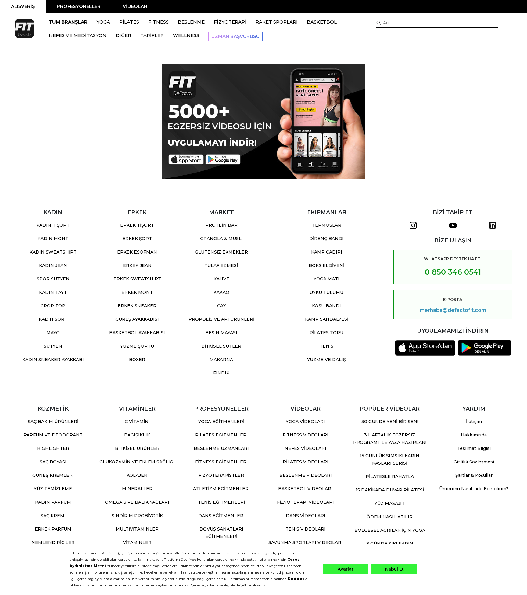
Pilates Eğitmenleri (221, 435)
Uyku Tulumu (326, 292)
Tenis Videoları (305, 529)
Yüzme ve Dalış (326, 359)
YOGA (103, 22)
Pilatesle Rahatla (390, 476)
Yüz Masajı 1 (390, 503)
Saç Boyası (53, 462)
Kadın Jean (53, 265)
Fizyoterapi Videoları (305, 502)
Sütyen (53, 346)
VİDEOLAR (135, 6)
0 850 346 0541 (453, 272)
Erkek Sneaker (137, 305)
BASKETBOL (322, 22)
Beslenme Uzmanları (221, 448)
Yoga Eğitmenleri (221, 421)
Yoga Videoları (305, 421)
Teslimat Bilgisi (474, 448)
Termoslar (326, 225)
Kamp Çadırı (326, 252)
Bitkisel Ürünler (137, 448)
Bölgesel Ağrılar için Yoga (389, 530)
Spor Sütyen (53, 279)
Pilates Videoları (305, 462)
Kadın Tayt (53, 292)
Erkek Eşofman (137, 252)
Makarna (221, 359)
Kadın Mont (53, 238)
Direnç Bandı (326, 238)
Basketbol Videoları (305, 488)
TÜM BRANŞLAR (68, 22)
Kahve (221, 279)
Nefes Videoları (305, 448)
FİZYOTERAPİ (230, 22)
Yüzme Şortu (137, 346)
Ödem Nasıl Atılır (390, 517)
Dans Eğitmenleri (221, 515)
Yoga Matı (326, 279)
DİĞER (123, 35)
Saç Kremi (53, 515)
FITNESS (158, 22)
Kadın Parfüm (53, 502)
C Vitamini (137, 421)
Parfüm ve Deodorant (53, 435)
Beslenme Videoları (305, 475)
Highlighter (53, 448)
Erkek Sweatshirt (137, 279)
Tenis (326, 346)
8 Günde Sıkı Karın (389, 543)
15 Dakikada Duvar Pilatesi (390, 490)
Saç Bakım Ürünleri (53, 421)
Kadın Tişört (53, 225)
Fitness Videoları (305, 435)
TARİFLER (152, 35)
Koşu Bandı (326, 305)
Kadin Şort (53, 319)
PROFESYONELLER (79, 6)
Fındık (221, 373)
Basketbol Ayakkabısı (137, 332)
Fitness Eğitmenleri (221, 462)
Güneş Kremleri (53, 475)
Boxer (137, 359)
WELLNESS (186, 35)
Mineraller (137, 488)
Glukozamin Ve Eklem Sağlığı (137, 462)
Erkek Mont (137, 292)
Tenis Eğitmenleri (221, 502)
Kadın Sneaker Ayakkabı (53, 359)
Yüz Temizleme (53, 488)
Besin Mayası (221, 332)
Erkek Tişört (137, 225)
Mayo (53, 332)
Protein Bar (221, 225)
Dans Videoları (305, 515)
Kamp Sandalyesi (326, 319)
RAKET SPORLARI (277, 22)
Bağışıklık (137, 435)
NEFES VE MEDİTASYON (77, 35)
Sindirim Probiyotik (137, 515)
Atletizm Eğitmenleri (221, 488)
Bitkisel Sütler (221, 346)
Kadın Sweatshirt (53, 252)
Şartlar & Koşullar (474, 475)
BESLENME (191, 22)
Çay (221, 305)
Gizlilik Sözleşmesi (474, 462)
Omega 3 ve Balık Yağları (137, 502)
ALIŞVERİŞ (23, 6)
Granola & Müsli (221, 238)
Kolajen (137, 475)
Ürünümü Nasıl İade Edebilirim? (473, 488)
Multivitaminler (137, 529)
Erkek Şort (137, 238)
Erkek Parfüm (53, 529)
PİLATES (129, 22)
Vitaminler (137, 542)
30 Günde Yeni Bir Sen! (389, 421)
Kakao (221, 292)
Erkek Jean (137, 265)
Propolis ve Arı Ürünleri (221, 319)
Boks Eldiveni (326, 265)
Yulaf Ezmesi (221, 265)
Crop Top (53, 305)
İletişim (474, 421)
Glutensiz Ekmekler (221, 252)
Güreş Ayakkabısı (137, 319)
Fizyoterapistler (221, 475)
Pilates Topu (326, 332)
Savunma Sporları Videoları (305, 542)
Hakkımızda (474, 435)
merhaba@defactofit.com (453, 310)
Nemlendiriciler (53, 542)
